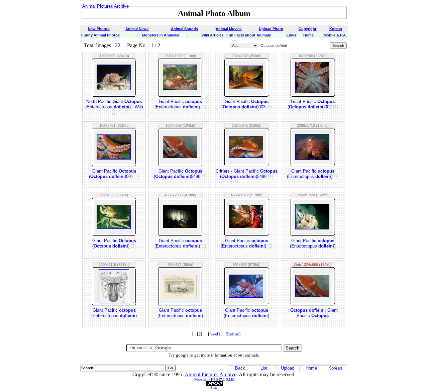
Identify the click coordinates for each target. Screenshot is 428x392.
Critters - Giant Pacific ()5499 (247, 174)
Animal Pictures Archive (210, 374)
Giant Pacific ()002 (313, 104)
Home (308, 35)
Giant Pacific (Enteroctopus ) (180, 104)
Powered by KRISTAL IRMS (214, 379)
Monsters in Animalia (160, 35)
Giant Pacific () (114, 243)
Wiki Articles (212, 35)
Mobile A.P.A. (335, 35)
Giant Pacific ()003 (246, 104)
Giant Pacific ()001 (114, 174)
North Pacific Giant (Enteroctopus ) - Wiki (114, 107)
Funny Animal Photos (100, 35)
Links (291, 35)
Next (213, 333)
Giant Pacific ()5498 (180, 174)
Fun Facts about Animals (248, 35)
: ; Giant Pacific (313, 313)
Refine (233, 333)
